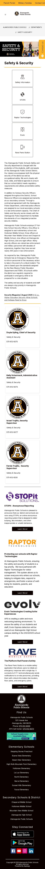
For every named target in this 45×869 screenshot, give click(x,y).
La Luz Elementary (21, 773)
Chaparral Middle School (21, 802)
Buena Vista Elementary (21, 756)
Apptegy (27, 866)
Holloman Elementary (21, 768)
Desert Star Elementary (21, 760)
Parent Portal (9, 3)
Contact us (42, 47)
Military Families (25, 3)
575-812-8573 (28, 729)
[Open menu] (5, 14)
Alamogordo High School (21, 815)
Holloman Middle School (21, 806)
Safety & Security (25, 32)
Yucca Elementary (21, 789)
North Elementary (21, 777)
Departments (36, 27)
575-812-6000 (24, 726)
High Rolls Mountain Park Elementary (21, 764)
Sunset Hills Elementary (21, 785)
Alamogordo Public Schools (14, 27)
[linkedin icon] (31, 853)
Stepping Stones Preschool (21, 751)
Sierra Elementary (21, 781)
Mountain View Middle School (21, 811)
